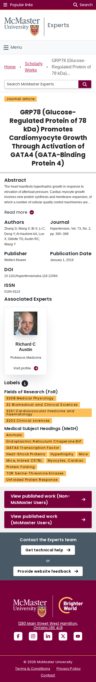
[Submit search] (84, 84)
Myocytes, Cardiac (66, 460)
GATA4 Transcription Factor (32, 447)
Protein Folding (20, 467)
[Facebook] (18, 636)
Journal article (20, 99)
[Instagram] (33, 636)
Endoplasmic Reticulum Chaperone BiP (43, 441)
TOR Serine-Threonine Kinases (35, 473)
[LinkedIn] (48, 636)
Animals (14, 435)
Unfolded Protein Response (32, 479)
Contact (48, 675)
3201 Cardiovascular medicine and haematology (40, 412)
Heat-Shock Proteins (25, 454)
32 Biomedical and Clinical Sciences (42, 404)
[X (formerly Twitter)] (63, 636)
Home (10, 67)
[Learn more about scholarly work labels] (25, 383)
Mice (83, 454)
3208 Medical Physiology (30, 398)
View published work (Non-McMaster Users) (40, 499)
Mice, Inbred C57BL (24, 460)
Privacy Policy (69, 668)
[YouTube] (78, 636)
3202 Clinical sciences (28, 420)
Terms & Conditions (32, 668)
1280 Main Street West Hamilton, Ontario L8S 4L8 (48, 625)
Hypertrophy (62, 454)
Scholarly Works (34, 66)
